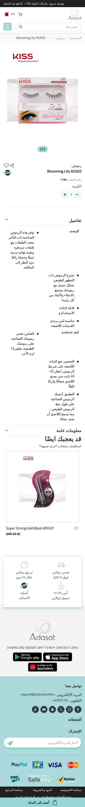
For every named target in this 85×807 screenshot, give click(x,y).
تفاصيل (75, 220)
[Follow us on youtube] (43, 709)
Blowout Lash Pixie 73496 (25, 528)
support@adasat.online (37, 694)
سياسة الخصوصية (70, 790)
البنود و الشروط (42, 790)
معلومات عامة (68, 430)
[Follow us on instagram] (69, 709)
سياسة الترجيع (14, 790)
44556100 (60, 700)
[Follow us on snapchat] (52, 709)
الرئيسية (75, 37)
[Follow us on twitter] (60, 709)
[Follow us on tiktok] (35, 709)
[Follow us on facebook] (77, 709)
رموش (60, 37)
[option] (42, 98)
